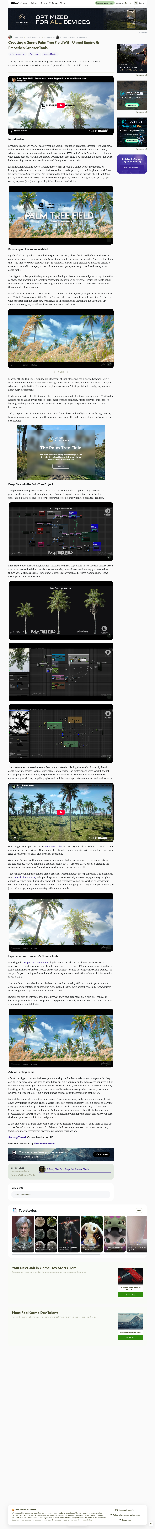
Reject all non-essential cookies (126, 1515)
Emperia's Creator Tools (36, 962)
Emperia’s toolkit (54, 846)
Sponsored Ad (141, 75)
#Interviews (34, 54)
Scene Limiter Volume (23, 877)
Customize (126, 1520)
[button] (61, 215)
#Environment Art (17, 54)
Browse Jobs (131, 1295)
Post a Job (130, 1337)
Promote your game (104, 3)
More (139, 1210)
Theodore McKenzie (67, 37)
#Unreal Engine (50, 54)
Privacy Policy (86, 1520)
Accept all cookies (126, 1510)
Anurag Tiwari (18, 37)
